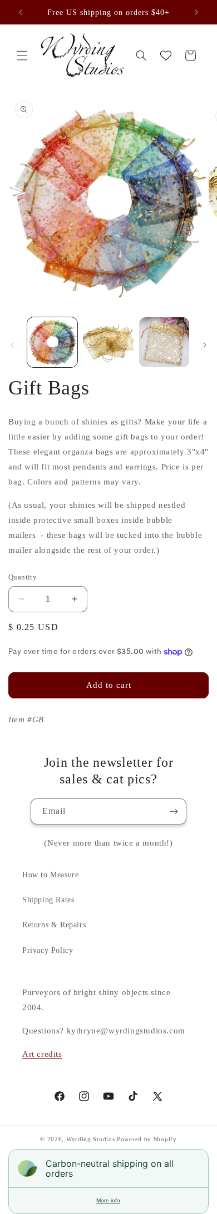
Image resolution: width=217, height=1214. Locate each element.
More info (108, 1200)
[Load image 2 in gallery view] (108, 342)
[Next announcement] (196, 12)
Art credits (42, 1054)
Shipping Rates (48, 900)
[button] (22, 55)
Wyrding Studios (90, 1139)
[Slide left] (12, 345)
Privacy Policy (47, 950)
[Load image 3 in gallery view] (164, 342)
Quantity (22, 577)
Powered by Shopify (147, 1139)
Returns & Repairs (54, 925)
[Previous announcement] (20, 12)
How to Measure (50, 875)
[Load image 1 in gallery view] (52, 342)
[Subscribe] (173, 811)
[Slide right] (205, 345)
